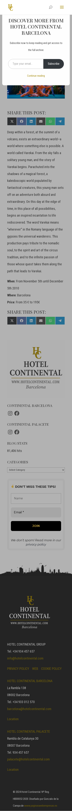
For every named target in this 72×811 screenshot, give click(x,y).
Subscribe (53, 63)
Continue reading (36, 75)
